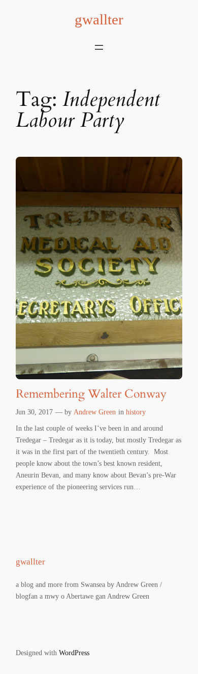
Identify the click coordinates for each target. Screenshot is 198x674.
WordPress (74, 653)
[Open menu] (99, 47)
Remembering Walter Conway (91, 394)
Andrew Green (95, 412)
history (136, 412)
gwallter (99, 19)
